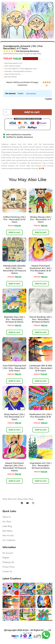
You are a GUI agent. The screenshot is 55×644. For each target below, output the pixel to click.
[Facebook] (22, 503)
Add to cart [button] (14, 232)
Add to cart (32, 112)
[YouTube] (27, 503)
